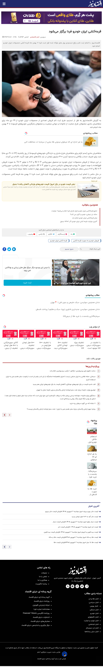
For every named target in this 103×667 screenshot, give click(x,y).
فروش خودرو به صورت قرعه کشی (86, 241)
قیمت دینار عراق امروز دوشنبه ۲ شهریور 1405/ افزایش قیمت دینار (75, 522)
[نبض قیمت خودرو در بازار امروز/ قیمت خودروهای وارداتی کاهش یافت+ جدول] (88, 191)
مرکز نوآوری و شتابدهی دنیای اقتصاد (35, 625)
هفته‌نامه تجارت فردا (42, 609)
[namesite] (95, 4)
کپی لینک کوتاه (95, 249)
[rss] (67, 586)
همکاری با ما (42, 580)
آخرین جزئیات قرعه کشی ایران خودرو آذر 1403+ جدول (78, 221)
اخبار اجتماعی (93, 624)
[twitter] (82, 586)
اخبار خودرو (94, 613)
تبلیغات (44, 573)
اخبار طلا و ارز (94, 599)
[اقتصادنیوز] (77, 570)
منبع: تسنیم (69, 249)
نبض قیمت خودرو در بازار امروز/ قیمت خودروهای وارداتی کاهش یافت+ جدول (44, 184)
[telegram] (72, 586)
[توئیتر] (9, 249)
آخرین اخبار (93, 506)
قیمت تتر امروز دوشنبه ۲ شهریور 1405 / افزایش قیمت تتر (78, 527)
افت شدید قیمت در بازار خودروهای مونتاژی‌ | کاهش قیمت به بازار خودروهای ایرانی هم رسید (64, 384)
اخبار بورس (94, 606)
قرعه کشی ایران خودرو (58, 241)
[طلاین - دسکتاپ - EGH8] (51, 17)
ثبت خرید (27, 282)
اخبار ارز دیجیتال (92, 628)
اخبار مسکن (94, 610)
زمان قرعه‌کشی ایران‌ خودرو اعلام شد (84, 218)
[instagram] (77, 586)
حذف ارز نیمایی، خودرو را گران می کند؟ (83, 214)
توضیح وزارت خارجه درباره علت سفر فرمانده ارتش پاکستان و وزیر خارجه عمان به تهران (65, 390)
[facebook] (87, 586)
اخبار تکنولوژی (93, 617)
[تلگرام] (14, 249)
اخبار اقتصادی (34, 37)
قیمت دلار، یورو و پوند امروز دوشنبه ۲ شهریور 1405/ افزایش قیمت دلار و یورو (71, 511)
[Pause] (54, 283)
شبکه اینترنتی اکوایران (41, 605)
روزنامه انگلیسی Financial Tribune (36, 613)
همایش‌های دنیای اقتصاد (40, 621)
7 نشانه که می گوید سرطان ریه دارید (82, 403)
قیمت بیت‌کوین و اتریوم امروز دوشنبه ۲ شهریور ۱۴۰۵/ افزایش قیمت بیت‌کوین (71, 532)
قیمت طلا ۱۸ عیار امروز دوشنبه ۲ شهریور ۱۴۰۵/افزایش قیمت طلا (76, 542)
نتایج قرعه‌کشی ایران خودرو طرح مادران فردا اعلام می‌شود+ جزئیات (74, 211)
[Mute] (58, 283)
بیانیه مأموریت (41, 584)
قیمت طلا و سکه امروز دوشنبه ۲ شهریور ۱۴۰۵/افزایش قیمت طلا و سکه (73, 537)
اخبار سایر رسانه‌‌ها (92, 631)
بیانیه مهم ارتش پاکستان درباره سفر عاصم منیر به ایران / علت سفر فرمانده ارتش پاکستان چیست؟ (61, 409)
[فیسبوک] (4, 249)
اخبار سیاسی (94, 602)
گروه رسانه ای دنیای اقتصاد (39, 597)
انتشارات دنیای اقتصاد (41, 617)
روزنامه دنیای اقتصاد (42, 601)
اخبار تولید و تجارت (91, 621)
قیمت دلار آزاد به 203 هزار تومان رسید (85, 517)
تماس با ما (43, 576)
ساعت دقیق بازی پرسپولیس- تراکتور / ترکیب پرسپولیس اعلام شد (72, 371)
